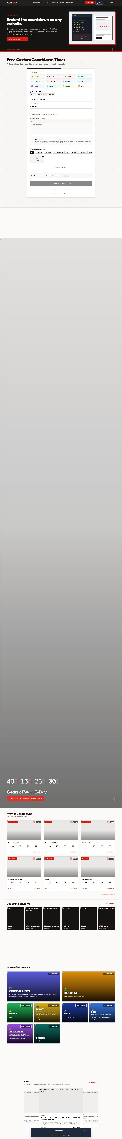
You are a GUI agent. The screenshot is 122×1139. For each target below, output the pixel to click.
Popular (55, 3)
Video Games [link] (86, 822)
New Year (39, 152)
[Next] (117, 799)
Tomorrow (41, 95)
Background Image (39, 149)
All (32, 152)
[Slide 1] (8, 49)
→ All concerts (110, 903)
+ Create (90, 3)
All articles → (93, 1082)
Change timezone (35, 103)
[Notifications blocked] (34, 822)
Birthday (48, 152)
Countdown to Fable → (19, 798)
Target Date (37, 92)
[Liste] (39, 121)
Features (69, 3)
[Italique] (34, 121)
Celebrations (58, 152)
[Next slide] (113, 49)
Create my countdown (19, 39)
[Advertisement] (107, 78)
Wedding (74, 152)
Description (38, 118)
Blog (62, 3)
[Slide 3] (12, 49)
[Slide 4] (14, 49)
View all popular (107, 894)
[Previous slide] (110, 49)
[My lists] (105, 2)
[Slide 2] (10, 49)
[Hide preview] (88, 1130)
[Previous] (112, 799)
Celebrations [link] (12, 822)
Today (33, 95)
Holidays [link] (48, 822)
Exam (91, 152)
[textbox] (61, 128)
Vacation (83, 152)
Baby (67, 152)
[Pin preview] (84, 1130)
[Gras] (32, 121)
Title (34, 107)
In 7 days (51, 95)
